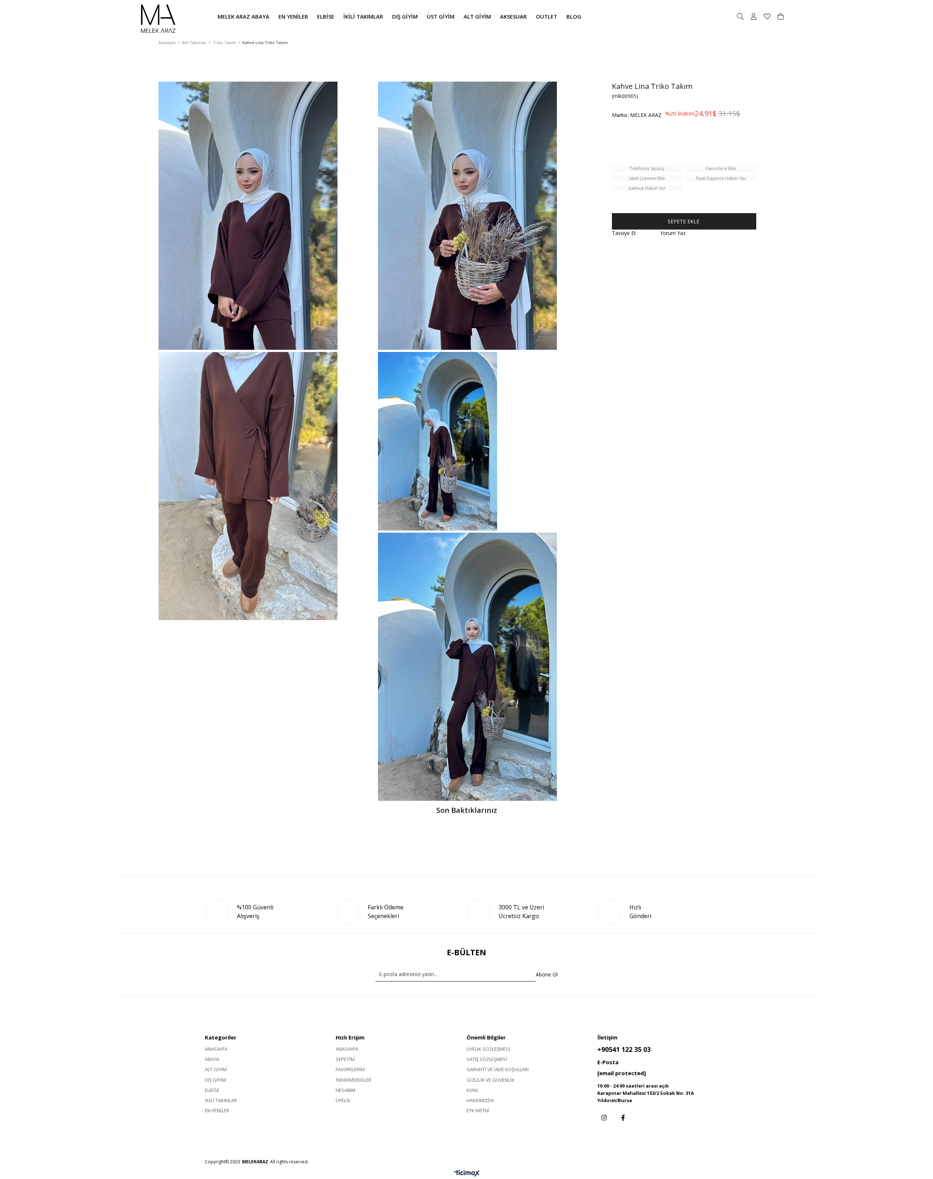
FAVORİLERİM (350, 1069)
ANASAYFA (216, 1049)
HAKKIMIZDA (480, 1100)
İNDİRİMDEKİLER (353, 1080)
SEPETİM (345, 1059)
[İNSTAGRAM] (604, 1117)
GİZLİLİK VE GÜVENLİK (490, 1080)
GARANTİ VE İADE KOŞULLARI (497, 1069)
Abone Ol (547, 974)
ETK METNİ (477, 1110)
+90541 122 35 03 (624, 1049)
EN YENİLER (217, 1110)
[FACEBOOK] (623, 1117)
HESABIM (345, 1090)
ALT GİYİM (216, 1069)
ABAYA (212, 1059)
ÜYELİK (343, 1100)
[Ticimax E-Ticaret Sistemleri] (467, 1173)
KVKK (472, 1090)
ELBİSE (212, 1090)
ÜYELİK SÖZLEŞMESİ (488, 1049)
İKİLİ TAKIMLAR (221, 1100)
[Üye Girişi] (754, 16)
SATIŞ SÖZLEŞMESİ (486, 1059)
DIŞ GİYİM (215, 1080)
